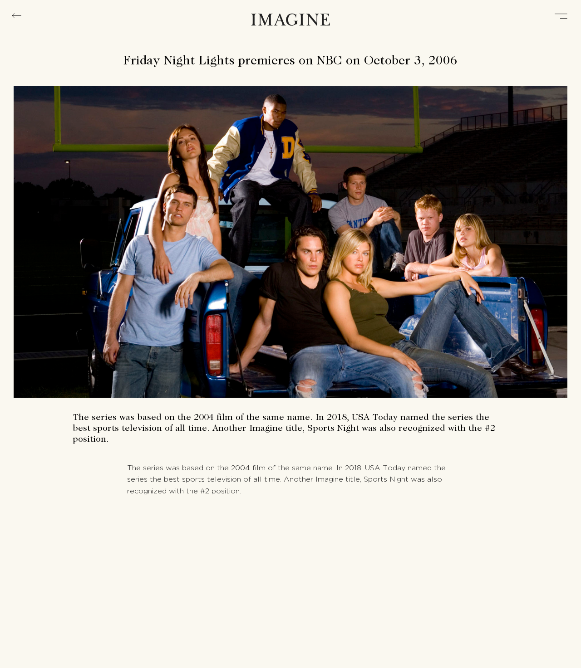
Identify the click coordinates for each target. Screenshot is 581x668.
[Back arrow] (17, 16)
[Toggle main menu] (561, 17)
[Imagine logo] (290, 20)
